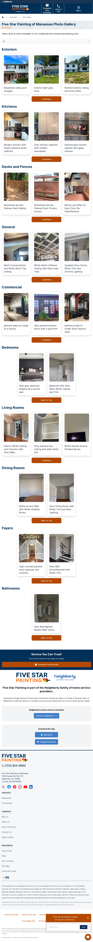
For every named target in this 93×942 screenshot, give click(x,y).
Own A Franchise (9, 827)
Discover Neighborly (45, 716)
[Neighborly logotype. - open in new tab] (7, 2)
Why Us (5, 817)
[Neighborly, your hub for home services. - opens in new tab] (65, 677)
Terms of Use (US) (11, 915)
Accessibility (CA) (28, 921)
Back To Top (46, 400)
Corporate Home (9, 871)
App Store (48, 735)
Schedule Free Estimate (47, 10)
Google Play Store (48, 742)
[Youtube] (25, 787)
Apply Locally (7, 837)
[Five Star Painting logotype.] (33, 677)
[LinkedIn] (31, 787)
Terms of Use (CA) (29, 915)
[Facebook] (9, 787)
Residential (6, 798)
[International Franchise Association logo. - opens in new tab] (6, 877)
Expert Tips (7, 851)
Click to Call (58, 10)
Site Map (5, 866)
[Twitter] (3, 787)
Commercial (7, 803)
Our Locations (8, 861)
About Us (6, 822)
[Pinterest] (14, 787)
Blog (4, 856)
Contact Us (7, 832)
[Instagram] (20, 787)
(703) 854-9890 (15, 765)
